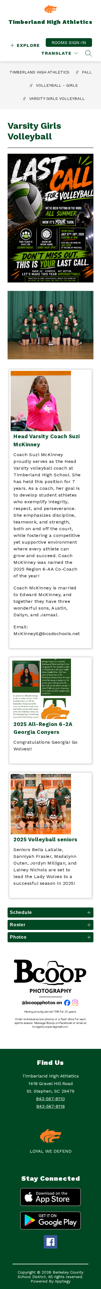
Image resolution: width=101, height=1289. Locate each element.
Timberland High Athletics (39, 72)
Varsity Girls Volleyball (57, 98)
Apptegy (62, 1281)
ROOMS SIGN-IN (69, 42)
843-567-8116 (50, 1106)
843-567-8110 (50, 1098)
